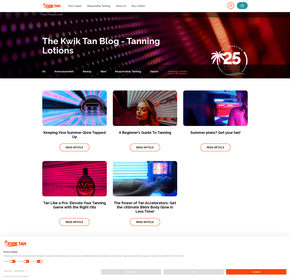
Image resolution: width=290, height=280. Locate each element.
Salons (154, 71)
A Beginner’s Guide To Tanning (145, 132)
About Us (121, 6)
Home (44, 15)
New (103, 71)
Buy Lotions (138, 6)
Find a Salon (75, 6)
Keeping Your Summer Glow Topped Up (74, 134)
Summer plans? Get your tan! (215, 132)
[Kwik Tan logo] (51, 6)
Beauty (87, 71)
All (43, 71)
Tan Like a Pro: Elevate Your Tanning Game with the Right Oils (74, 205)
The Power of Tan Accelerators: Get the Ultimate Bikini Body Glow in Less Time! (145, 207)
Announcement (64, 71)
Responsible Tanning (98, 6)
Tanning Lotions (177, 71)
